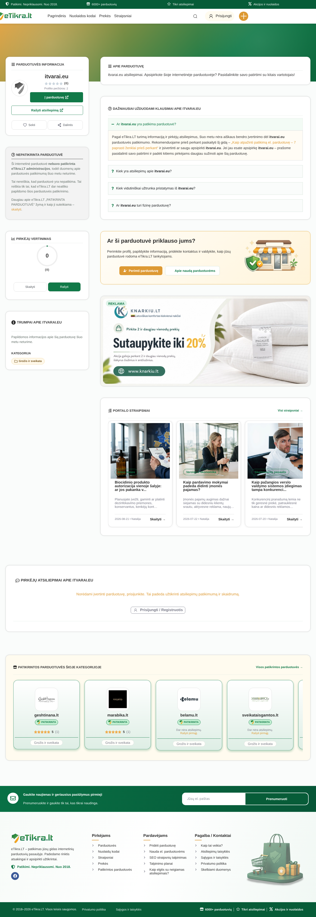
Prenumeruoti (276, 799)
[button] (243, 16)
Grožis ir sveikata (30, 361)
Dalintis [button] (68, 125)
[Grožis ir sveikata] (16, 361)
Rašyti (64, 287)
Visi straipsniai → (290, 410)
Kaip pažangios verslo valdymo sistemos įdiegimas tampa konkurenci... (277, 486)
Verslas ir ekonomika (201, 472)
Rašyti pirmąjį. (189, 733)
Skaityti (30, 287)
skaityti (16, 209)
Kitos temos (126, 472)
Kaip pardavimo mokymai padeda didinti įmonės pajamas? (205, 486)
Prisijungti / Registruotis (161, 610)
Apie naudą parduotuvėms (195, 271)
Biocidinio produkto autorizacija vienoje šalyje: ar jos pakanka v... (138, 486)
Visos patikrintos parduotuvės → (279, 667)
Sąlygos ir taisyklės (129, 909)
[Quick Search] (195, 16)
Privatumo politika (94, 909)
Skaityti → (158, 519)
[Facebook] (15, 876)
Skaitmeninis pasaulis (270, 472)
